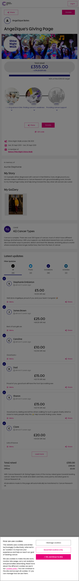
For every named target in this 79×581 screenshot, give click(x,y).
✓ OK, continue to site (53, 557)
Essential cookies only (53, 550)
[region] (39, 559)
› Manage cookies (53, 543)
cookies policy (11, 568)
